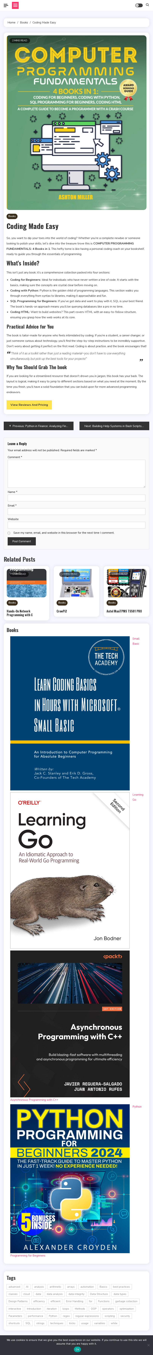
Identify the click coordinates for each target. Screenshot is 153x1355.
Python (53, 1316)
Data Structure (99, 1294)
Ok (77, 1349)
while (114, 1323)
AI (27, 1287)
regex (66, 1316)
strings (40, 1323)
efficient (55, 1301)
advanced (14, 1287)
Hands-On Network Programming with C (20, 613)
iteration (52, 1309)
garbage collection (126, 1301)
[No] (148, 1345)
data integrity (76, 1294)
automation (87, 1287)
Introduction (34, 1309)
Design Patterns (18, 1301)
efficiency (39, 1301)
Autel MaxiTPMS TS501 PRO (124, 611)
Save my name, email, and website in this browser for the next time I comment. (63, 533)
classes (13, 1294)
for (90, 1301)
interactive (15, 1309)
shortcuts (14, 1323)
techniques (56, 1323)
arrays (71, 1287)
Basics (103, 1287)
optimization (127, 1309)
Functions (104, 1301)
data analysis (55, 1294)
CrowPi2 (62, 611)
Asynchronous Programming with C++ (34, 1100)
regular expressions (87, 1316)
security (125, 1316)
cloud (26, 1294)
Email (12, 505)
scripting (110, 1316)
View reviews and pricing (29, 405)
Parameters (15, 1316)
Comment (15, 457)
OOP (93, 1309)
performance (35, 1316)
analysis (39, 1287)
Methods (80, 1309)
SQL (28, 1323)
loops (66, 1309)
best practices (121, 1287)
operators (108, 1309)
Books (12, 216)
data (38, 1294)
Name (12, 492)
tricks (72, 1323)
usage (84, 1323)
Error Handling (74, 1301)
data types (120, 1294)
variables (99, 1323)
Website (13, 519)
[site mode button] (139, 5)
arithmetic (55, 1287)
